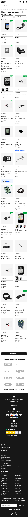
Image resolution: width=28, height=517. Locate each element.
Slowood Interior (18, 478)
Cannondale (4, 256)
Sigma (3, 201)
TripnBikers (17, 491)
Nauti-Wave (4, 493)
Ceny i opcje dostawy (6, 465)
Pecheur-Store (18, 475)
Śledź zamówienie (5, 447)
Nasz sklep (3, 468)
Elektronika (16, 9)
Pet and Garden (18, 477)
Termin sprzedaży (5, 459)
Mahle (2, 61)
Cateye (3, 142)
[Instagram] (16, 514)
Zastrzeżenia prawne (6, 462)
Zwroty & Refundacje (6, 460)
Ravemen (3, 229)
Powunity (17, 92)
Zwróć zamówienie (14, 426)
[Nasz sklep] (20, 2)
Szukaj (7, 6)
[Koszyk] (27, 2)
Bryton (3, 92)
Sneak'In (17, 482)
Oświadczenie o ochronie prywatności (10, 467)
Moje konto (3, 444)
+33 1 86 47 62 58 (14, 405)
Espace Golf (4, 480)
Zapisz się (22, 505)
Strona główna (4, 9)
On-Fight (3, 495)
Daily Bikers (4, 475)
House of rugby (4, 488)
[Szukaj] (5, 5)
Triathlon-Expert (18, 490)
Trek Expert (17, 488)
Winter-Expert (18, 493)
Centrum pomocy (5, 446)
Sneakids (17, 483)
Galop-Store (4, 483)
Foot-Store (3, 482)
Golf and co (4, 485)
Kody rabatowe (4, 450)
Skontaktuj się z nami (14, 401)
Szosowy (11, 9)
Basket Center (4, 474)
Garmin (3, 37)
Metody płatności (5, 463)
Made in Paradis (5, 491)
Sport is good (18, 485)
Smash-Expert (18, 480)
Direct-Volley (4, 478)
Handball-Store (4, 487)
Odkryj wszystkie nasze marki (14, 389)
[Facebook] (12, 514)
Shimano (17, 61)
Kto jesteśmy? (4, 455)
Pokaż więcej (14, 353)
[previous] (1, 375)
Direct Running (4, 477)
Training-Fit (17, 487)
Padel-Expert (18, 474)
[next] (27, 375)
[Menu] (1, 5)
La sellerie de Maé (5, 490)
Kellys (16, 142)
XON (16, 307)
